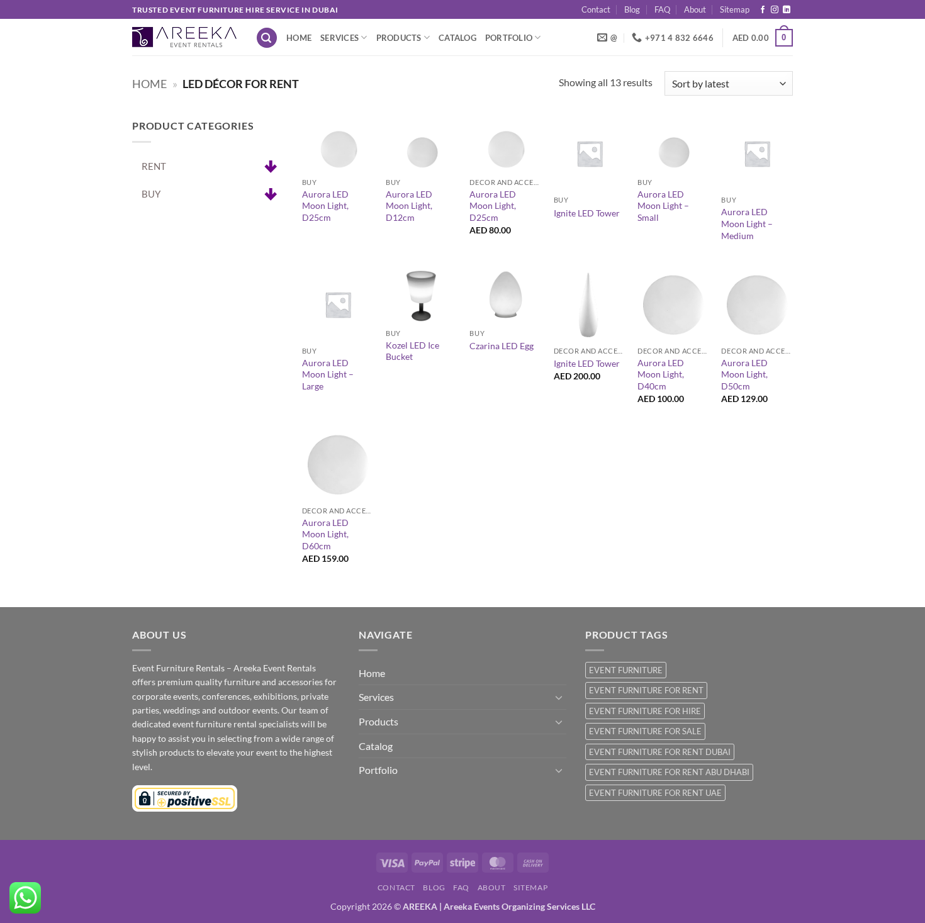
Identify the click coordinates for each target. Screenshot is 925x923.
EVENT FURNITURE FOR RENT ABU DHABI (669, 772)
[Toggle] (558, 697)
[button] (267, 38)
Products (399, 38)
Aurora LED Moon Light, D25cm (325, 206)
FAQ (662, 9)
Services (339, 38)
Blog (632, 9)
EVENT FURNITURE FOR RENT (646, 690)
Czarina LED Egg (501, 345)
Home (298, 38)
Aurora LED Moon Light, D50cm (744, 374)
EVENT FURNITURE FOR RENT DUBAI (660, 752)
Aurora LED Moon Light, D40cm (660, 374)
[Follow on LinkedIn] (786, 10)
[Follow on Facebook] (762, 10)
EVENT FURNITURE (626, 670)
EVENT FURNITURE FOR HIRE (645, 711)
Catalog (457, 38)
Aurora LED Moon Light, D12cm (409, 206)
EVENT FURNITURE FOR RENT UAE (655, 793)
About (695, 9)
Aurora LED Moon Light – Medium (747, 223)
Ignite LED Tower (587, 213)
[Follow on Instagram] (774, 10)
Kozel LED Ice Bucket (412, 351)
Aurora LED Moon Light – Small (663, 206)
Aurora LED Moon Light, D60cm (325, 534)
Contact (595, 9)
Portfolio (508, 38)
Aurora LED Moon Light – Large (328, 374)
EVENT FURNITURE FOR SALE (645, 731)
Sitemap (734, 9)
